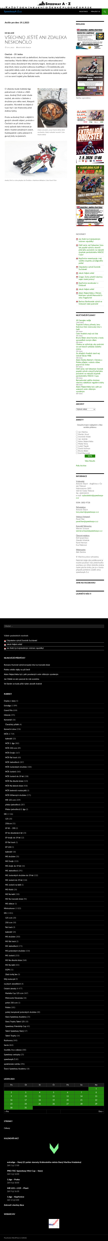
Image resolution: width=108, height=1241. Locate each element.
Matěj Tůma (83, 444)
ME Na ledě (10, 894)
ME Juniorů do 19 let (13, 880)
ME (5, 814)
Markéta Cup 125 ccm (14, 993)
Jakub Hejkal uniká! (86, 273)
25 (40, 1104)
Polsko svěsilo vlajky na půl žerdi (17, 670)
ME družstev (10, 857)
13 (68, 1096)
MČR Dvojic (10, 753)
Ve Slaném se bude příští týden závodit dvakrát (23, 684)
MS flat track (10, 941)
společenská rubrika (12, 1064)
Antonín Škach (24, 47)
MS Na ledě (9, 33)
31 (26, 1108)
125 (6, 819)
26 (54, 1104)
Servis (6, 1045)
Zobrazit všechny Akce (14, 1205)
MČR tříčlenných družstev (15, 795)
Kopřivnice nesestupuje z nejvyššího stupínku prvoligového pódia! (91, 261)
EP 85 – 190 (10, 828)
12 (54, 1096)
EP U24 (8, 847)
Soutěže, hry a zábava (12, 1050)
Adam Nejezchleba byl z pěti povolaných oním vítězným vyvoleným (89, 389)
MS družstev (10, 937)
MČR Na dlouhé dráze (14, 781)
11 (40, 1096)
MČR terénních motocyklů (16, 791)
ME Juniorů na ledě (13, 885)
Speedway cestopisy (12, 1055)
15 (96, 1096)
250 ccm (8, 923)
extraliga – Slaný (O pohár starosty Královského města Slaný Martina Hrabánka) (44, 1162)
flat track (9, 927)
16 (11, 1100)
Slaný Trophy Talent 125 (15, 1022)
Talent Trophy (10, 1036)
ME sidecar (9, 904)
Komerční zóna (10, 729)
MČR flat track (11, 758)
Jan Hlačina (83, 432)
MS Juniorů (10, 956)
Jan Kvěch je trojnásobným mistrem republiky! (25, 645)
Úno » (101, 1111)
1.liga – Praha (13, 1180)
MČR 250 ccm (11, 748)
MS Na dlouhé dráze (13, 960)
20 (68, 1100)
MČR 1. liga (9, 743)
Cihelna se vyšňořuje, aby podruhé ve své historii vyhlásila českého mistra (90, 347)
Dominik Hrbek (84, 437)
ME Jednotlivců (11, 871)
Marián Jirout (83, 434)
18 (40, 1100)
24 (26, 1104)
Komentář (8, 720)
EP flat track (10, 842)
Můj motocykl (9, 979)
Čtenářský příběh (12, 725)
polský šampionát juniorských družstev (20, 1012)
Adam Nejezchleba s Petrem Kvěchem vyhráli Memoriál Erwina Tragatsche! (91, 295)
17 (26, 1100)
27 (68, 1104)
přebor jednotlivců (12, 805)
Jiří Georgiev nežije (83, 320)
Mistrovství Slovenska (14, 998)
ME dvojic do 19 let (13, 866)
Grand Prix (8, 710)
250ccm (8, 824)
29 (96, 1104)
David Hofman (84, 449)
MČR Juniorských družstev (16, 767)
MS (5, 913)
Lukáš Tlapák (83, 446)
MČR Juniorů (10, 772)
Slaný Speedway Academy (15, 1017)
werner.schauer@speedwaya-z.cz (89, 531)
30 (11, 1108)
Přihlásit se (95, 11)
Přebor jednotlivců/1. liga (15, 809)
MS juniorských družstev (15, 951)
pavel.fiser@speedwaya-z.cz (87, 522)
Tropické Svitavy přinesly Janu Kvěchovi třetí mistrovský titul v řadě (89, 327)
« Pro (7, 1111)
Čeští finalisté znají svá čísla (87, 334)
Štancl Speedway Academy (15, 1069)
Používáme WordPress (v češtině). (15, 1238)
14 (81, 1096)
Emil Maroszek (84, 453)
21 (81, 1100)
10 (26, 1096)
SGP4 (7, 970)
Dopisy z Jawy (10, 701)
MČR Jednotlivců (12, 762)
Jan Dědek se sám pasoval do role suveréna (21, 679)
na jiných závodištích (12, 984)
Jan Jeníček (82, 439)
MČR (6, 734)
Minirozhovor (9, 908)
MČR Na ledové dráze (14, 786)
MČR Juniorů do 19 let (14, 776)
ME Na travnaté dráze (14, 899)
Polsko (8, 1007)
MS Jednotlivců (11, 946)
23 (11, 1104)
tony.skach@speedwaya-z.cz (87, 512)
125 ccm (8, 918)
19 (54, 1100)
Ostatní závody (10, 989)
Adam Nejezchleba (85, 441)
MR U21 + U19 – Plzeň (17, 1188)
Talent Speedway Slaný (14, 1031)
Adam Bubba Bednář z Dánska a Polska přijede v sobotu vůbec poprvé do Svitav (89, 362)
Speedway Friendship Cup (15, 1026)
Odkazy (7, 1128)
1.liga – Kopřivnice (15, 1197)
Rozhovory (8, 1041)
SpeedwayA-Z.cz (13, 11)
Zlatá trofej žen (11, 974)
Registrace (83, 11)
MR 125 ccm (10, 800)
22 (96, 1100)
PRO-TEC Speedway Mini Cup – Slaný (25, 1171)
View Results (90, 461)
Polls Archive (81, 466)
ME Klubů (9, 890)
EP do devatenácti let (14, 833)
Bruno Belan (83, 451)
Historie (7, 715)
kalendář (8, 739)
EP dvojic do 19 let (12, 838)
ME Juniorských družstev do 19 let (19, 875)
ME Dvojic (9, 861)
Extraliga (7, 706)
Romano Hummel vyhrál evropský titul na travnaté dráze (27, 665)
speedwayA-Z (9, 1059)
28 (81, 1104)
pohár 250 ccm (11, 1003)
